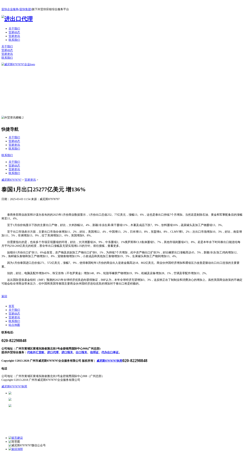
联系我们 (14, 39)
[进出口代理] (17, 19)
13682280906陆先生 (39, 405)
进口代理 (53, 352)
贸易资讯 (14, 36)
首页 (11, 306)
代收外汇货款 (35, 352)
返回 (4, 296)
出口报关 (81, 352)
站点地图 (14, 324)
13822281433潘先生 (39, 399)
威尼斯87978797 (11, 179)
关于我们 (14, 28)
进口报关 (67, 352)
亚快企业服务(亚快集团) (16, 9)
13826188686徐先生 (39, 393)
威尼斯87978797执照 (109, 360)
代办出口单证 (110, 352)
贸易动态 (14, 32)
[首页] (18, 64)
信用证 (94, 352)
